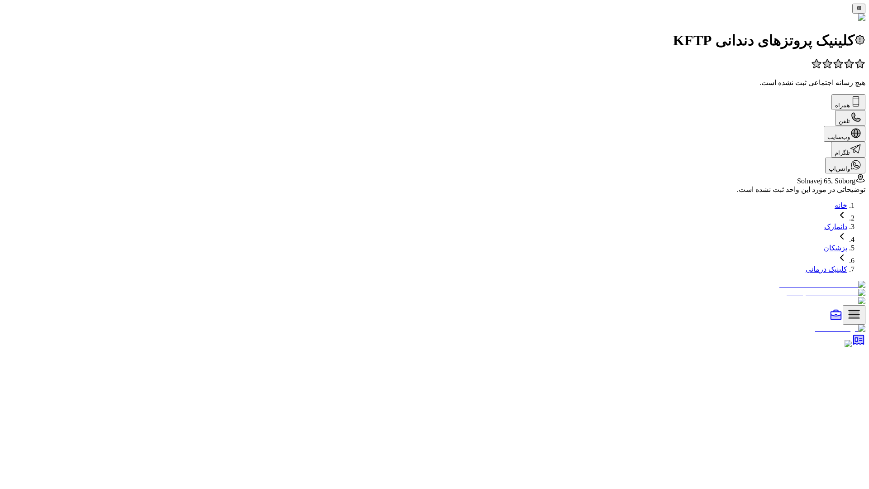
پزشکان (835, 248)
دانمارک (835, 226)
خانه (841, 205)
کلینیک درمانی (826, 269)
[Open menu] (854, 315)
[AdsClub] (858, 344)
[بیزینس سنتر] (836, 319)
